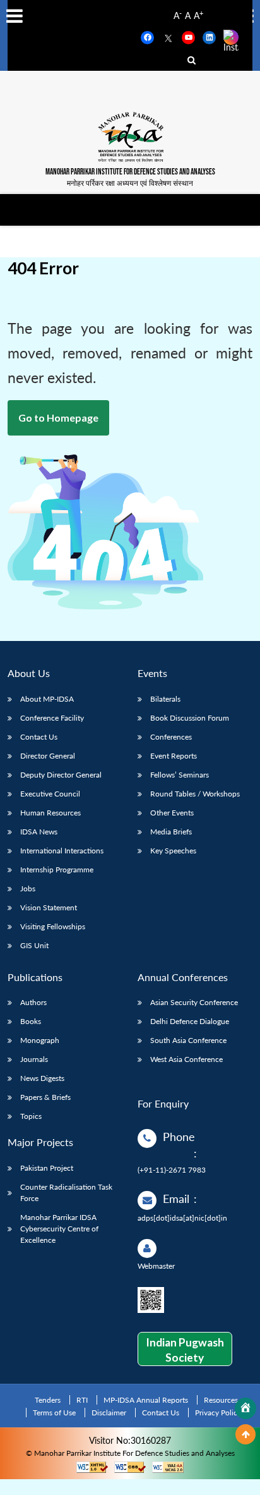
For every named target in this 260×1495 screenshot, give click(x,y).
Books (30, 1021)
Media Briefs (171, 831)
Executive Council (50, 793)
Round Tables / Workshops (195, 793)
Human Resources (50, 812)
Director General (47, 755)
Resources (221, 1400)
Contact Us (38, 736)
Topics (31, 1116)
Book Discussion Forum (189, 718)
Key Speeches (173, 850)
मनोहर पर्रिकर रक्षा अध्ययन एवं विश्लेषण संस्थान (130, 183)
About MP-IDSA (47, 699)
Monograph (39, 1040)
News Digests (42, 1078)
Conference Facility (52, 718)
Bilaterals (165, 699)
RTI (82, 1400)
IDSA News (38, 831)
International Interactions (61, 850)
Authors (33, 1002)
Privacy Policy (218, 1412)
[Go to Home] (245, 1408)
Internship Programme (56, 869)
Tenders (48, 1400)
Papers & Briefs (45, 1097)
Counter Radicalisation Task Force (66, 1192)
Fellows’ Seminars (179, 774)
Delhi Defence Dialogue (189, 1021)
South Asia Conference (188, 1040)
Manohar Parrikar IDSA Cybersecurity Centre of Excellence (59, 1228)
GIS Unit (34, 945)
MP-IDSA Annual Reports (145, 1400)
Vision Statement (48, 907)
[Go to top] (245, 1434)
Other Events (172, 812)
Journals (34, 1059)
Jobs (27, 888)
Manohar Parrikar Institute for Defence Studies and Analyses (130, 172)
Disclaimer (109, 1412)
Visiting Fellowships (52, 926)
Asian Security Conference (194, 1002)
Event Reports (173, 755)
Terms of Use (54, 1412)
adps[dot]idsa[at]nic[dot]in (182, 1218)
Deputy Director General (61, 774)
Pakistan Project (46, 1168)
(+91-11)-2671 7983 (172, 1170)
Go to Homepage (58, 418)
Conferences (171, 736)
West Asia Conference (186, 1059)
